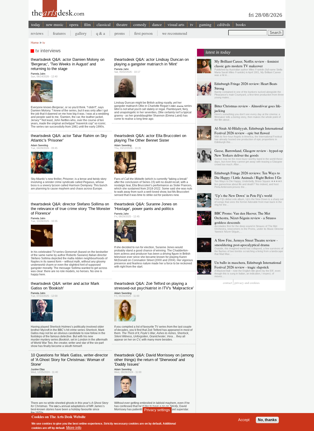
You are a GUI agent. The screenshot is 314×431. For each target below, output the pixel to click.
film (87, 24)
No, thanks (267, 420)
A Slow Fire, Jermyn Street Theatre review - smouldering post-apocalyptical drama (246, 242)
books (241, 24)
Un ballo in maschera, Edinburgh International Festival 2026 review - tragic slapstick (247, 264)
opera (73, 24)
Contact (227, 283)
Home (35, 42)
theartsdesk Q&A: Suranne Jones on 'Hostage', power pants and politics (145, 206)
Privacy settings (157, 410)
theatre (122, 24)
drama (180, 106)
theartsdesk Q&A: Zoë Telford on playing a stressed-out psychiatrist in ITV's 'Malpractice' (154, 285)
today (35, 24)
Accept (243, 420)
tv (191, 24)
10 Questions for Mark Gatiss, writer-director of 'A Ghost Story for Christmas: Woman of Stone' (69, 360)
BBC (173, 106)
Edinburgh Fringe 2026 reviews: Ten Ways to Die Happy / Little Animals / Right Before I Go (247, 175)
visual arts (176, 24)
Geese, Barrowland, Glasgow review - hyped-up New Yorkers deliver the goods (248, 152)
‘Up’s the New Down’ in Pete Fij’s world (243, 195)
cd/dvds (223, 24)
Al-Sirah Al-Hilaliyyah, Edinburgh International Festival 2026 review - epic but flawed (248, 130)
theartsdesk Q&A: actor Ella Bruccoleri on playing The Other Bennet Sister (150, 138)
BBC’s (57, 406)
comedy (139, 24)
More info (73, 428)
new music (54, 24)
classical (104, 24)
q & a (100, 33)
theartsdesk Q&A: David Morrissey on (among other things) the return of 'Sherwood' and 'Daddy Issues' (154, 360)
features (59, 33)
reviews (37, 33)
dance (157, 24)
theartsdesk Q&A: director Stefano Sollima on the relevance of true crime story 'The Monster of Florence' (70, 209)
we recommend (174, 33)
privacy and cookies (247, 283)
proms (119, 33)
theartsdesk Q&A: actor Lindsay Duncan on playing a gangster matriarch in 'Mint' (151, 61)
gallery (81, 33)
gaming (205, 24)
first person (143, 33)
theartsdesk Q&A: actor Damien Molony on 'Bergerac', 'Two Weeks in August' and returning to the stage (67, 64)
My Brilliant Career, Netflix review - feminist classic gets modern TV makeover (246, 63)
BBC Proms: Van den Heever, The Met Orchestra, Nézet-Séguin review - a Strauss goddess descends (245, 218)
